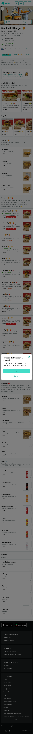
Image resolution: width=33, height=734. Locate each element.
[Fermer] (29, 357)
